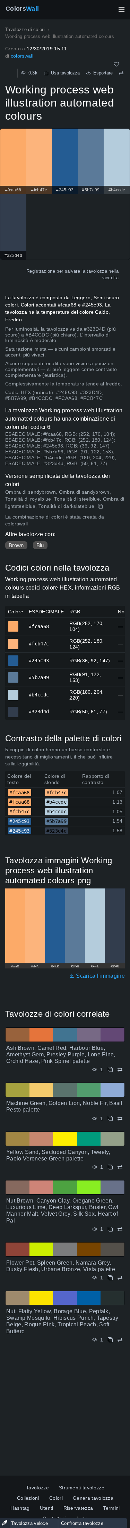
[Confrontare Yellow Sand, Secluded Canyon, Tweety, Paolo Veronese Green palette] (119, 1167)
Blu (40, 545)
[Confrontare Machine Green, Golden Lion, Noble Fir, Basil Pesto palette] (119, 1118)
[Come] (116, 64)
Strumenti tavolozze (81, 1487)
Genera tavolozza (93, 1498)
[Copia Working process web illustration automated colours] (101, 506)
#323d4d (13, 709)
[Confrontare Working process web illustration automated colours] (121, 73)
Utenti (46, 1508)
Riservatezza (78, 1508)
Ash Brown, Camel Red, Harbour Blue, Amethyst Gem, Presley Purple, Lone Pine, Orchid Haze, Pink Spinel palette (60, 1054)
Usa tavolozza (64, 73)
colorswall (22, 56)
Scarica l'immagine (100, 976)
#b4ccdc (13, 692)
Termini (111, 1508)
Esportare (101, 73)
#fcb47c (13, 641)
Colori (56, 1498)
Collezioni (28, 1498)
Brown (16, 545)
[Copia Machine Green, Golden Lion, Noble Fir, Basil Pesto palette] (110, 1118)
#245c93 (13, 657)
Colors (22, 8)
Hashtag (19, 1508)
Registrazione (40, 271)
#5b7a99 (13, 674)
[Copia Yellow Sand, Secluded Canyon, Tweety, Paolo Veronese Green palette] (110, 1167)
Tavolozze (37, 1487)
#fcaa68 (13, 623)
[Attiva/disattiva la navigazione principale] (121, 9)
